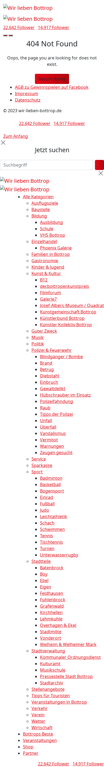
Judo (44, 510)
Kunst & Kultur (46, 273)
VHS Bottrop (52, 235)
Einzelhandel (44, 241)
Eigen (45, 587)
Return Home (52, 79)
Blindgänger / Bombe (61, 357)
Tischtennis (51, 542)
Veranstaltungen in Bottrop (59, 702)
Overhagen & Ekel (58, 625)
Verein (38, 715)
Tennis (46, 536)
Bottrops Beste (38, 734)
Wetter (38, 721)
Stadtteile (41, 561)
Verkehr (39, 708)
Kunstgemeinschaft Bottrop (68, 312)
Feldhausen (51, 593)
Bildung (39, 216)
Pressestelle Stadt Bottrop (66, 676)
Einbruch (49, 382)
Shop (28, 747)
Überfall (48, 427)
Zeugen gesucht (56, 452)
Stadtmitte (50, 632)
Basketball (50, 484)
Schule (46, 229)
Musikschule (52, 670)
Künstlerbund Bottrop (62, 318)
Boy (43, 574)
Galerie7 (48, 299)
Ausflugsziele (44, 203)
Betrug (47, 369)
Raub (45, 408)
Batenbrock (51, 568)
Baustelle (40, 209)
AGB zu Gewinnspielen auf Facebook (52, 87)
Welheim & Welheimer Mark (68, 644)
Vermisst (49, 440)
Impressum (26, 93)
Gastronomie (44, 261)
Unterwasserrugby (59, 555)
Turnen (47, 548)
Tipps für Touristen (50, 696)
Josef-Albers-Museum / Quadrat (72, 305)
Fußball (47, 504)
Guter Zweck (44, 331)
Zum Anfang (15, 136)
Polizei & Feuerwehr (51, 350)
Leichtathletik (53, 516)
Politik (37, 344)
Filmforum (50, 293)
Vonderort (50, 638)
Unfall (46, 420)
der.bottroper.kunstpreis (64, 286)
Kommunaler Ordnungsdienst (70, 657)
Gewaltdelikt (52, 388)
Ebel (44, 580)
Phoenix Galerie (56, 248)
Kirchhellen (51, 612)
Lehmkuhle (51, 619)
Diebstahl (49, 376)
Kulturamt (50, 664)
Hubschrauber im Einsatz (65, 395)
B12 (43, 280)
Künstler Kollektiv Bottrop (66, 325)
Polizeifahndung (56, 401)
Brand (46, 363)
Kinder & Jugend (47, 267)
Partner (30, 753)
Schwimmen (52, 529)
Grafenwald (52, 606)
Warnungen (52, 446)
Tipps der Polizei (56, 414)
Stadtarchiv (51, 683)
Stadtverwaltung (48, 651)
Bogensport (52, 491)
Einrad (46, 497)
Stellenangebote (48, 689)
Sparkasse (41, 465)
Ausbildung (51, 222)
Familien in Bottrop (50, 254)
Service (38, 459)
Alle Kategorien (38, 197)
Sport (37, 472)
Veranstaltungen (40, 740)
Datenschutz (28, 100)
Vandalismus (53, 433)
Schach (47, 523)
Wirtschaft (42, 727)
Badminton (51, 478)
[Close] (3, 142)
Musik (37, 337)
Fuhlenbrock (52, 600)
